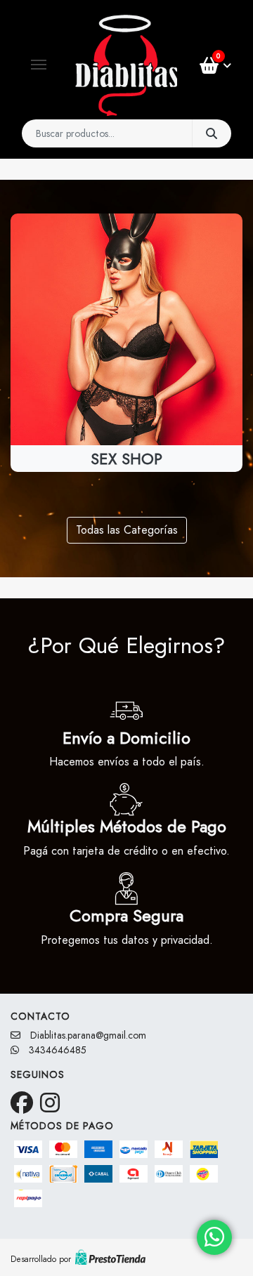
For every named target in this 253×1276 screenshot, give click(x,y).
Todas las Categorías (127, 530)
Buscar (211, 133)
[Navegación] (39, 64)
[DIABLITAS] (126, 65)
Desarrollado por (41, 1259)
